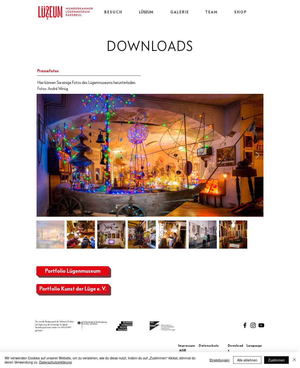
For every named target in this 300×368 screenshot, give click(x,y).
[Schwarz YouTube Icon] (261, 325)
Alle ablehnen (247, 360)
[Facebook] (244, 325)
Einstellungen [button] (219, 360)
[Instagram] (253, 325)
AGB (182, 350)
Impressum (188, 345)
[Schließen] (294, 360)
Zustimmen (276, 360)
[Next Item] (257, 155)
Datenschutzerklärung (55, 362)
